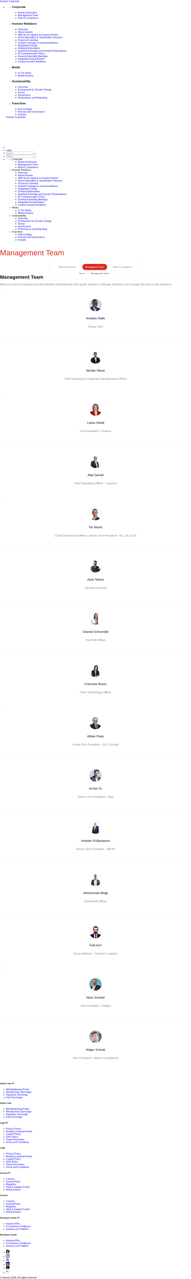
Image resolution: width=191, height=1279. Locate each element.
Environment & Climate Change (34, 89)
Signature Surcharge (17, 1094)
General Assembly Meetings (33, 56)
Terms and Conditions (17, 1142)
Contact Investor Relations (32, 61)
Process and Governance (31, 111)
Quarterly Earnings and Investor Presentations (42, 51)
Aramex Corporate (9, 1)
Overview (23, 29)
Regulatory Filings (27, 45)
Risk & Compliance (28, 18)
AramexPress (13, 1181)
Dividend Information (29, 48)
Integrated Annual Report (31, 59)
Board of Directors (27, 12)
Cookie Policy (13, 1134)
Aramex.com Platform (17, 1229)
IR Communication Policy (31, 53)
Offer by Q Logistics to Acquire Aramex (38, 34)
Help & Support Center (18, 1187)
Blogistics (11, 1184)
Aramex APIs (13, 1223)
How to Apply (25, 109)
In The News (24, 73)
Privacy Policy (13, 1128)
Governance (24, 95)
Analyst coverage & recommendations (38, 42)
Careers (10, 1179)
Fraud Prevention (15, 1139)
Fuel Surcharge (14, 1097)
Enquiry (22, 114)
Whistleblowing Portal (17, 1089)
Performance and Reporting (32, 97)
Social (21, 92)
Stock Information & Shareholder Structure (40, 37)
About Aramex (25, 32)
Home (82, 273)
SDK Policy (12, 1137)
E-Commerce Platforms (18, 1226)
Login (9, 150)
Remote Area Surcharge (18, 1092)
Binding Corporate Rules (19, 1131)
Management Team (28, 15)
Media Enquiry (25, 75)
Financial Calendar (28, 40)
